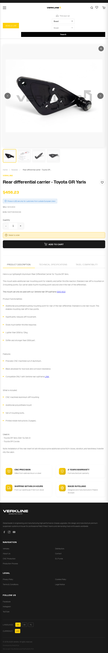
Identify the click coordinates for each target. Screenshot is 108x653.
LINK (47, 376)
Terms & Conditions (10, 584)
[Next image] (100, 96)
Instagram (7, 606)
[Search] (91, 7)
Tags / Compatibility (87, 264)
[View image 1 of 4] (9, 156)
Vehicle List (10, 26)
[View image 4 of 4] (53, 156)
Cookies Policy (60, 579)
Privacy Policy (8, 579)
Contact (58, 553)
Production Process (10, 563)
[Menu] (4, 7)
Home (5, 169)
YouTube (6, 611)
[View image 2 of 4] (24, 156)
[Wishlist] (96, 8)
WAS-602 (61, 291)
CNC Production (9, 558)
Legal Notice (60, 584)
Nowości (14, 169)
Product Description (19, 264)
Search (63, 34)
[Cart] (103, 7)
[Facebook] (4, 532)
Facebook (7, 601)
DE (24, 625)
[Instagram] (9, 532)
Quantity (6, 220)
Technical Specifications (53, 264)
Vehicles (6, 548)
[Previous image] (7, 96)
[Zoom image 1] (101, 48)
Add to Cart (56, 244)
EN (18, 625)
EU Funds (59, 558)
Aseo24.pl (15, 645)
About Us (6, 553)
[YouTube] (14, 532)
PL (31, 625)
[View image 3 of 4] (39, 156)
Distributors (59, 548)
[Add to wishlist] (102, 182)
